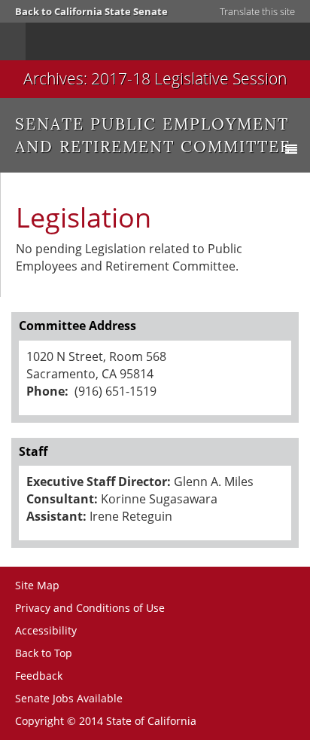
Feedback (38, 675)
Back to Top (43, 653)
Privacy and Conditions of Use (90, 608)
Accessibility (46, 630)
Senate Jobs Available (69, 698)
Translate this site (257, 11)
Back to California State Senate (91, 11)
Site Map (37, 585)
